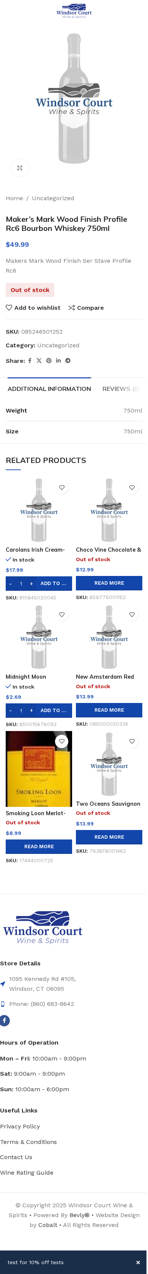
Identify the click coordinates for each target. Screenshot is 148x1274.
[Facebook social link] (29, 361)
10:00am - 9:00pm (43, 1058)
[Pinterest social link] (49, 361)
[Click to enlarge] (19, 167)
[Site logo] (74, 10)
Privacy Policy (20, 1126)
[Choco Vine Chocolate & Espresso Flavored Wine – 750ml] (109, 510)
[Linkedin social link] (58, 361)
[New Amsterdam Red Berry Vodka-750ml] (109, 637)
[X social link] (39, 361)
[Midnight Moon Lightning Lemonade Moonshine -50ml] (39, 637)
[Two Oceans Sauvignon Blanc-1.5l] (109, 764)
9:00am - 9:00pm (32, 1073)
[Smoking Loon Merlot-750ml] (39, 769)
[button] (39, 583)
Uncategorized (53, 198)
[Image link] (42, 927)
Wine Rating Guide (27, 1172)
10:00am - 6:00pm (34, 1089)
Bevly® (79, 1215)
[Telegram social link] (68, 361)
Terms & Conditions (28, 1141)
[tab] (49, 388)
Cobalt (48, 1224)
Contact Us (16, 1157)
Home (14, 198)
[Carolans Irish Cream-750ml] (39, 510)
